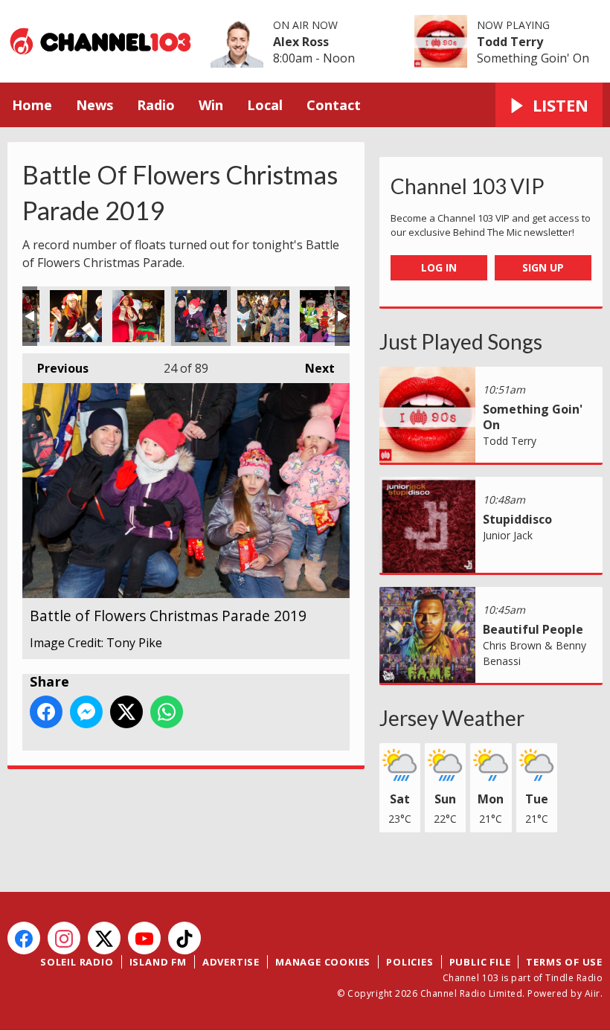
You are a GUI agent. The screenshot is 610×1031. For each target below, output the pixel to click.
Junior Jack (508, 535)
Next (312, 368)
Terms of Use (564, 962)
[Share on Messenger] (86, 712)
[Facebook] (23, 938)
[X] (104, 938)
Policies (409, 962)
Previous (55, 368)
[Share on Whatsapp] (166, 712)
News (94, 105)
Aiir (592, 993)
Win (211, 105)
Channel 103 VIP (468, 186)
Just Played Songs (460, 341)
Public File (480, 962)
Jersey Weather (451, 717)
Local (265, 105)
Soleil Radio (77, 962)
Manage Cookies (322, 962)
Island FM (158, 962)
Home (32, 105)
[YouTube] (144, 938)
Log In (439, 267)
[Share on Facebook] (46, 712)
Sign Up (543, 267)
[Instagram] (64, 938)
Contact (333, 105)
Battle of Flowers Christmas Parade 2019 (76, 316)
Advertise (231, 962)
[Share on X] (126, 712)
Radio (156, 105)
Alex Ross (301, 41)
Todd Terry (510, 41)
